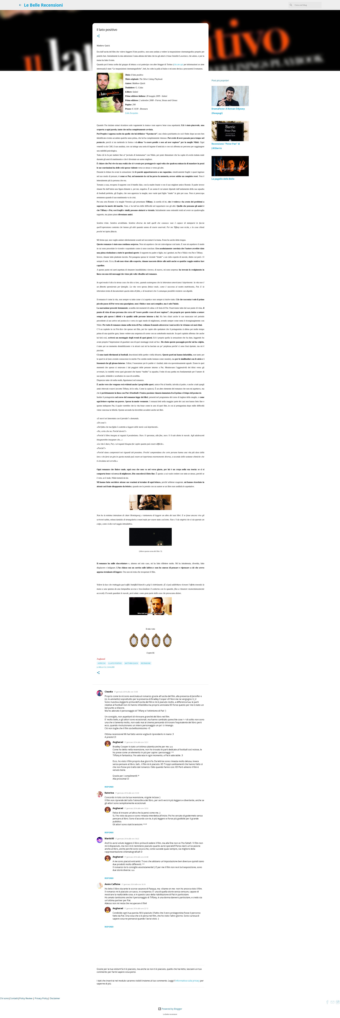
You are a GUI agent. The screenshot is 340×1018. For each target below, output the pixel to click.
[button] (98, 36)
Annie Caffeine (112, 884)
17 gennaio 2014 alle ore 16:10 (133, 884)
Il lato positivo (115, 663)
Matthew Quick (131, 663)
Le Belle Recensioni (43, 5)
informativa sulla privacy (187, 980)
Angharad (118, 742)
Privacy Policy (41, 998)
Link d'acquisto (132, 113)
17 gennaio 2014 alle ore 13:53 (136, 808)
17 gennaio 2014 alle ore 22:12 (136, 908)
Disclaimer (55, 998)
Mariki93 (109, 838)
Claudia (109, 691)
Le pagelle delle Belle (223, 178)
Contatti (14, 998)
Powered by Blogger (171, 1008)
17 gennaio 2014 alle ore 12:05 (126, 692)
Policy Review (25, 998)
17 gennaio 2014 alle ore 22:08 (136, 857)
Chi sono (4, 998)
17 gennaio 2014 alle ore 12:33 (127, 793)
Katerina (109, 792)
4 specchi (101, 663)
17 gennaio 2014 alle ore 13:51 (136, 742)
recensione (145, 663)
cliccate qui (178, 64)
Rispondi (109, 787)
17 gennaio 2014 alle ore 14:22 (127, 838)
